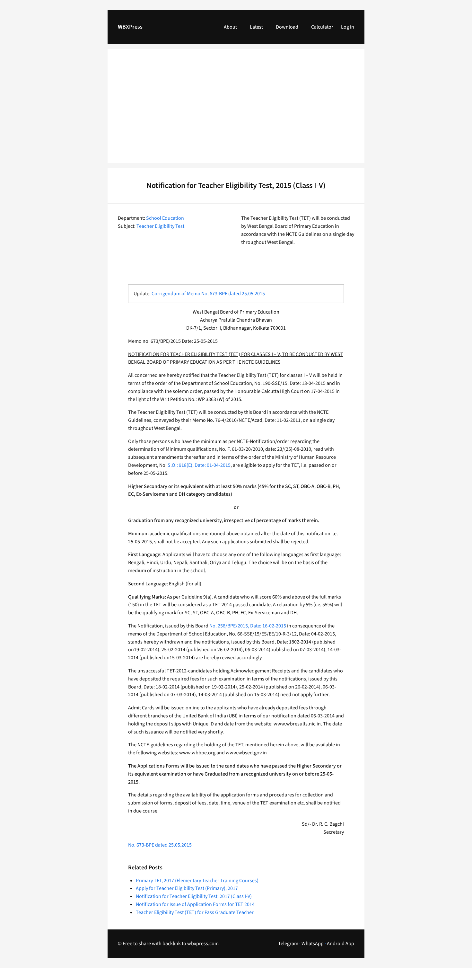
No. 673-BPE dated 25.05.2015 (160, 844)
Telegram (288, 943)
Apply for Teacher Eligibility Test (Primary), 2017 (187, 888)
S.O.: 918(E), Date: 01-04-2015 (199, 465)
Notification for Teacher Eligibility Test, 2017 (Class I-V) (194, 896)
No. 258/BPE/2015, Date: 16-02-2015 (247, 625)
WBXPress (130, 27)
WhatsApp (313, 943)
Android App (340, 943)
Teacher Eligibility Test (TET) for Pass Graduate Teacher (195, 912)
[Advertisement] (236, 110)
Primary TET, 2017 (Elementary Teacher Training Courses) (197, 880)
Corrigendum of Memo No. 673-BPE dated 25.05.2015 (208, 293)
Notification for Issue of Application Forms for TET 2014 (195, 904)
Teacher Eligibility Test (160, 226)
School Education (165, 218)
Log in (347, 27)
